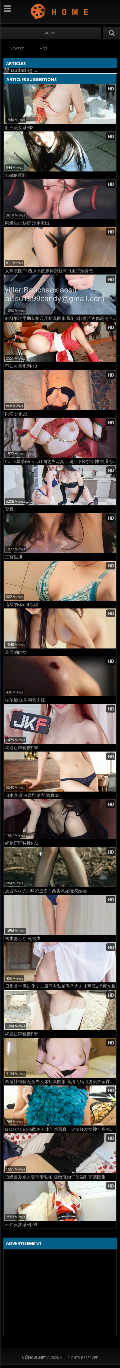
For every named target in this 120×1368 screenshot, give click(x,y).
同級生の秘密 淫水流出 (27, 223)
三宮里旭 (13, 557)
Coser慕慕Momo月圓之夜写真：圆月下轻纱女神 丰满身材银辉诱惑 (60, 461)
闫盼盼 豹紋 (16, 414)
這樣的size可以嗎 (21, 604)
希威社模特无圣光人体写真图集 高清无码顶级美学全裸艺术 (60, 1081)
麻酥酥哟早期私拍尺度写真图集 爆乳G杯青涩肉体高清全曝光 (60, 318)
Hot (43, 48)
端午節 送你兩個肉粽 (25, 700)
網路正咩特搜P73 (21, 843)
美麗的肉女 (16, 652)
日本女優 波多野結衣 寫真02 (32, 795)
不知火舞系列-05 (21, 1225)
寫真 (9, 509)
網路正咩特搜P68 (21, 748)
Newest (17, 48)
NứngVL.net (60, 11)
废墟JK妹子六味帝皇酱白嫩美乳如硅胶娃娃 (46, 891)
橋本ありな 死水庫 (23, 938)
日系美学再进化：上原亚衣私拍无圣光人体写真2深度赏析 (60, 986)
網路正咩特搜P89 (21, 1034)
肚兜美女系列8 (19, 127)
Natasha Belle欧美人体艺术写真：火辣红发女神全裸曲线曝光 (60, 1129)
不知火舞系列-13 (21, 366)
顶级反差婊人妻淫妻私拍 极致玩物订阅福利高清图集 (55, 1177)
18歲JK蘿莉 (15, 175)
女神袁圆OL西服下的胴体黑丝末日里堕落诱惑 (49, 271)
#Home (50, 33)
